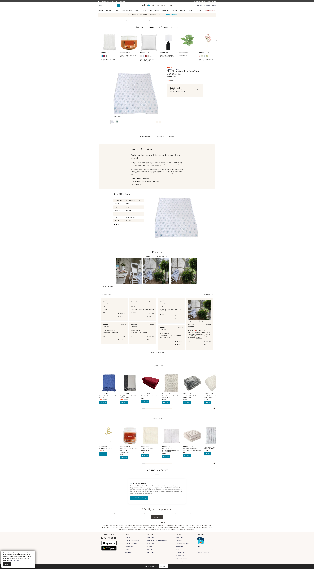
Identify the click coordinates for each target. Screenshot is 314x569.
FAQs (177, 549)
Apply (198, 546)
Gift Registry (150, 552)
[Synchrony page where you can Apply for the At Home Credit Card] (201, 540)
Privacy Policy (180, 561)
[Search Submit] (118, 5)
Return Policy (150, 543)
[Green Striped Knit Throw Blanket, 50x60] (107, 56)
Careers (127, 549)
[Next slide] (214, 408)
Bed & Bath (106, 20)
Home (99, 20)
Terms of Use (180, 555)
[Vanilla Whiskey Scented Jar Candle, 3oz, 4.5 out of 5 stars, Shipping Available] (129, 435)
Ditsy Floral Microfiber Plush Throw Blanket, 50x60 (183, 72)
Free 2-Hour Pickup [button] (120, 1)
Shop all (173, 69)
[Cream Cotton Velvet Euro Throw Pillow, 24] (148, 56)
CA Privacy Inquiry (181, 558)
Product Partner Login (182, 543)
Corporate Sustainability (132, 540)
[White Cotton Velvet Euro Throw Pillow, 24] (149, 42)
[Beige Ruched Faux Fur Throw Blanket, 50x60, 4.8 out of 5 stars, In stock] (213, 383)
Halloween (111, 1)
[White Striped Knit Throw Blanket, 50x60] (102, 56)
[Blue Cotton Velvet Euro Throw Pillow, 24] (143, 56)
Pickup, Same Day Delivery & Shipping (157, 540)
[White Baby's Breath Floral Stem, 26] (202, 56)
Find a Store (128, 552)
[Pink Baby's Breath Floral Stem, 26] (208, 42)
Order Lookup (150, 537)
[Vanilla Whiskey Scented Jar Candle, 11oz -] (129, 42)
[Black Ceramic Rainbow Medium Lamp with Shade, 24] (168, 42)
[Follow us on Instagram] (108, 538)
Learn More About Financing (205, 549)
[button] (157, 5)
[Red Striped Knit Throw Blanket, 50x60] (104, 56)
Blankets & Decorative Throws (118, 20)
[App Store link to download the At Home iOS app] (109, 543)
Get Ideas (149, 546)
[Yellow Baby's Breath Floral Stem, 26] (207, 56)
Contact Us (179, 540)
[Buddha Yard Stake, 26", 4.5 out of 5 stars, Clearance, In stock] (108, 435)
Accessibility (179, 546)
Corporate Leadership (131, 543)
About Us (127, 537)
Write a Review (107, 294)
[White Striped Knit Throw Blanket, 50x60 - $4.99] (109, 42)
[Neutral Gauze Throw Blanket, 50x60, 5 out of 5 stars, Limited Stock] (150, 435)
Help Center (179, 537)
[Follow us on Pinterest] (111, 538)
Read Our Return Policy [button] (139, 498)
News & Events (129, 546)
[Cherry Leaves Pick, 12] (188, 42)
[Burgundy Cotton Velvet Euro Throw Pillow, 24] (146, 56)
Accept (7, 564)
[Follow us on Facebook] (102, 538)
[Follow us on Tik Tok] (105, 538)
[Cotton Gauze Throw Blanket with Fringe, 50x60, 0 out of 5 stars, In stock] (213, 435)
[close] (33, 553)
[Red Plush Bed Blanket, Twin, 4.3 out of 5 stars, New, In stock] (150, 383)
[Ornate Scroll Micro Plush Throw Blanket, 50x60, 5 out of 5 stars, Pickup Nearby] (171, 383)
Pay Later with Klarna (203, 552)
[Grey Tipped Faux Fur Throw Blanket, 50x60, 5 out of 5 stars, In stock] (192, 383)
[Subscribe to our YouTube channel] (115, 538)
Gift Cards (149, 549)
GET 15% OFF (163, 566)
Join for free (157, 517)
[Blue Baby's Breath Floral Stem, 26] (205, 56)
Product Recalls (180, 552)
